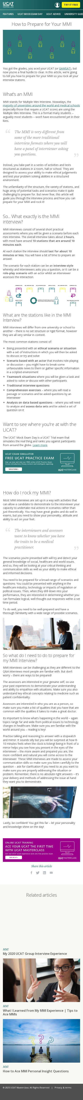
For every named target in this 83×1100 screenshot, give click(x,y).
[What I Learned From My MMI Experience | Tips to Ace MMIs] (41, 980)
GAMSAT (64, 68)
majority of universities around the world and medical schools (41, 105)
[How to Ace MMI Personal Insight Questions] (41, 1041)
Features (8, 14)
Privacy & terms (63, 1087)
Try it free (71, 4)
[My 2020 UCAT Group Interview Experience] (41, 923)
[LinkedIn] (44, 873)
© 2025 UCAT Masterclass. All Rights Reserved (26, 1087)
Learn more (40, 445)
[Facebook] (31, 873)
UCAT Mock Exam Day (30, 14)
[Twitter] (37, 873)
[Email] (51, 873)
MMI (5, 949)
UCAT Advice (53, 14)
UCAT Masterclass (8, 5)
